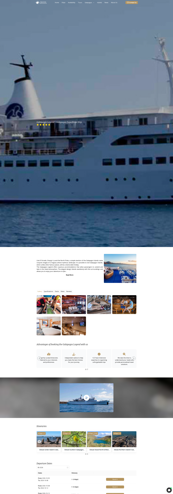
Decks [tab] (57, 291)
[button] (49, 304)
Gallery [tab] (39, 291)
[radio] (38, 125)
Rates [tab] (63, 291)
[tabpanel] (86, 315)
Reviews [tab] (69, 291)
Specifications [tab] (48, 291)
